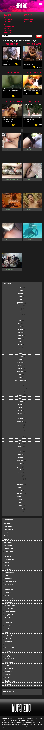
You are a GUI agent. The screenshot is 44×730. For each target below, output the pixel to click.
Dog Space (8, 656)
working (21, 434)
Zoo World (7, 671)
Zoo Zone (7, 21)
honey (21, 293)
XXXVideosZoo (9, 578)
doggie (7, 64)
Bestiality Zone (9, 611)
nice (22, 512)
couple (21, 487)
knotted (21, 401)
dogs (21, 410)
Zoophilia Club (9, 648)
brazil (22, 386)
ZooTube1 (7, 14)
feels (21, 353)
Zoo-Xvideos (8, 18)
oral (21, 499)
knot (21, 505)
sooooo (21, 356)
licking (21, 368)
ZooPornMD (8, 668)
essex (21, 440)
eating (21, 425)
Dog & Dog (8, 608)
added (21, 290)
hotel (21, 490)
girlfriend (21, 460)
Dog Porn (7, 602)
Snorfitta (7, 684)
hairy (21, 463)
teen (21, 315)
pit (21, 348)
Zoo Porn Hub (9, 681)
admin (21, 287)
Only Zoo (7, 638)
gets (21, 341)
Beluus (6, 665)
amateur (21, 395)
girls (31, 64)
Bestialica (7, 622)
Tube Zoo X (8, 618)
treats (21, 428)
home (21, 377)
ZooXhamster (8, 19)
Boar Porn (7, 626)
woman (21, 392)
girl (21, 398)
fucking (21, 484)
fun (21, 374)
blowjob (21, 479)
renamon (21, 493)
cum (22, 502)
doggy (21, 365)
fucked (21, 446)
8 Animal (7, 674)
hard (21, 451)
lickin (22, 407)
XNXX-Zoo (7, 28)
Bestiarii (7, 592)
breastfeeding (22, 389)
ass (21, 326)
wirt (21, 299)
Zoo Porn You (9, 605)
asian (21, 476)
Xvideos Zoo (8, 572)
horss (21, 306)
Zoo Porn (7, 678)
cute (21, 312)
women (21, 413)
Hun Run (7, 629)
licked (21, 344)
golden (21, 332)
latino (21, 443)
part (27, 93)
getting (21, 496)
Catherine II (28, 16)
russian (21, 371)
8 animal (27, 8)
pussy (21, 467)
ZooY (6, 596)
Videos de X (8, 599)
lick (21, 470)
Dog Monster (8, 615)
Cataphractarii (9, 26)
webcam (21, 422)
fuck (21, 320)
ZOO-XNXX (7, 16)
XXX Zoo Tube (9, 659)
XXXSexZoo (8, 589)
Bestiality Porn (9, 585)
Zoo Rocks (28, 18)
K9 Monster (8, 635)
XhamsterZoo (8, 651)
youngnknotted (21, 380)
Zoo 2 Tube (28, 21)
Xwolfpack (7, 32)
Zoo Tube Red (9, 645)
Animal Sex (28, 14)
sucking (21, 362)
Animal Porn (28, 19)
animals (21, 437)
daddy (7, 93)
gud (21, 359)
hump (21, 473)
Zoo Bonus (8, 30)
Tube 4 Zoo (8, 662)
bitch (21, 404)
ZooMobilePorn (9, 581)
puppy (21, 418)
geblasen (21, 303)
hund (21, 296)
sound (21, 509)
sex (21, 309)
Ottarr (6, 632)
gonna (28, 121)
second (21, 431)
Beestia (6, 575)
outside (21, 329)
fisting (28, 64)
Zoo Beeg (7, 641)
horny (21, 338)
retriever (21, 335)
